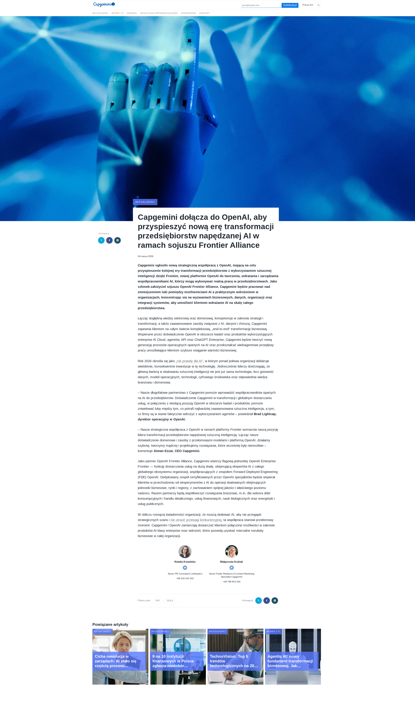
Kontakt (204, 13)
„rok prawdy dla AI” (189, 361)
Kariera (132, 13)
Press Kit (307, 5)
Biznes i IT (118, 13)
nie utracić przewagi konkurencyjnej (196, 520)
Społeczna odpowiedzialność (159, 13)
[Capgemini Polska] (104, 7)
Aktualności (100, 13)
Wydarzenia (188, 13)
